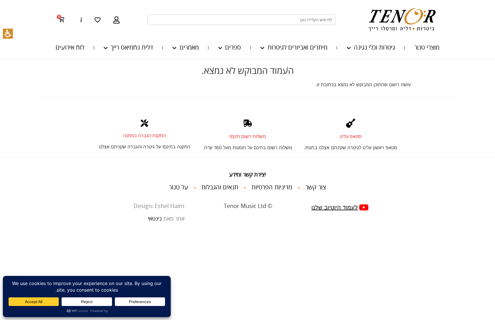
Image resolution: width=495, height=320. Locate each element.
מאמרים (189, 48)
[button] (64, 20)
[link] (97, 19)
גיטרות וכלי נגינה (374, 48)
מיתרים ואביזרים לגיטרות (297, 48)
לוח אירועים (70, 48)
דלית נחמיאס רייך (132, 48)
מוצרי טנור (426, 48)
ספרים (233, 48)
